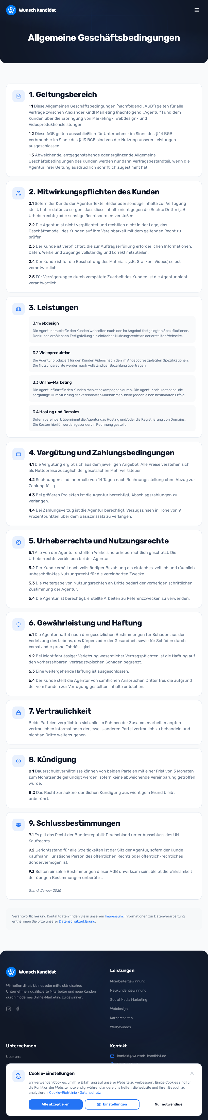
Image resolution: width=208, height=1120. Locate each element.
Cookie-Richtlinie (63, 1092)
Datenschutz (90, 1092)
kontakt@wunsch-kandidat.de (141, 1056)
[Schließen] (192, 1073)
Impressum (114, 916)
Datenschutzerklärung (77, 921)
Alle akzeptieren (56, 1104)
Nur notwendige (168, 1104)
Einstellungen (115, 1104)
